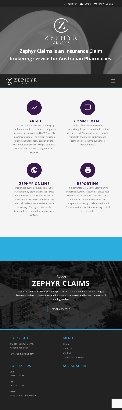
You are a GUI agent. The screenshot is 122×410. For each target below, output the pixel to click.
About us (67, 348)
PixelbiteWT (29, 353)
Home (66, 344)
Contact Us (69, 352)
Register (69, 4)
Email (85, 4)
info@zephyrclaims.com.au (23, 395)
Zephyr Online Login (73, 357)
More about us (61, 309)
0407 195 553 (103, 4)
